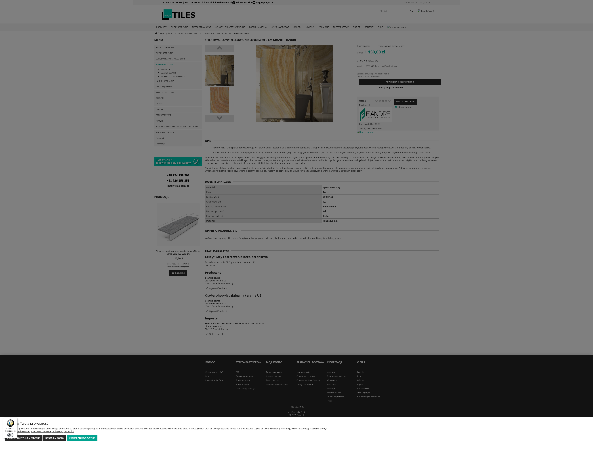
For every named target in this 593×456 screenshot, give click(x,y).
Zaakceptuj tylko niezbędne (23, 438)
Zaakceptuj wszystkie (82, 438)
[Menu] (15, 419)
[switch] (10, 435)
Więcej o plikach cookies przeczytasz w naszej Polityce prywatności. (39, 431)
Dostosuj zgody (54, 438)
